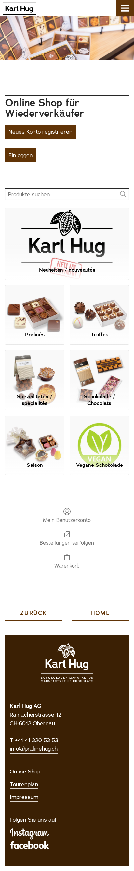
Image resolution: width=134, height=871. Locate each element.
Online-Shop (25, 771)
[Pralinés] (34, 305)
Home (100, 613)
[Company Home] (18, 8)
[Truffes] (99, 305)
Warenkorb (67, 565)
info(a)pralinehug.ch (34, 748)
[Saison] (34, 436)
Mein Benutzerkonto (67, 520)
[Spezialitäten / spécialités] (34, 370)
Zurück (33, 613)
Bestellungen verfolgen (67, 543)
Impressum (24, 797)
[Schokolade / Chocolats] (99, 370)
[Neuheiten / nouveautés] (67, 234)
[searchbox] (67, 194)
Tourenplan (24, 784)
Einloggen (20, 155)
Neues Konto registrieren (40, 131)
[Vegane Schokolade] (99, 436)
